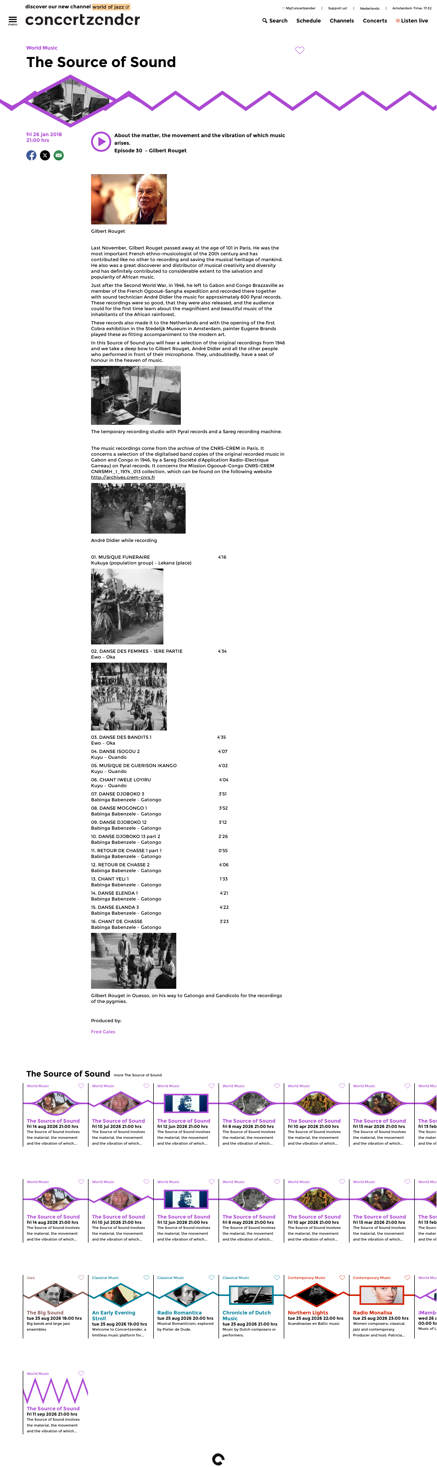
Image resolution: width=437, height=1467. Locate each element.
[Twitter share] (45, 156)
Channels (342, 21)
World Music (42, 48)
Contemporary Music (306, 1277)
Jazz (31, 1277)
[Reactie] (59, 156)
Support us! (337, 8)
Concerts (375, 21)
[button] (101, 142)
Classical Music (105, 1277)
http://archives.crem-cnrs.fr (123, 477)
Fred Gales (103, 1032)
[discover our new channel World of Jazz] (111, 7)
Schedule (308, 21)
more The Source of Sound (138, 1075)
